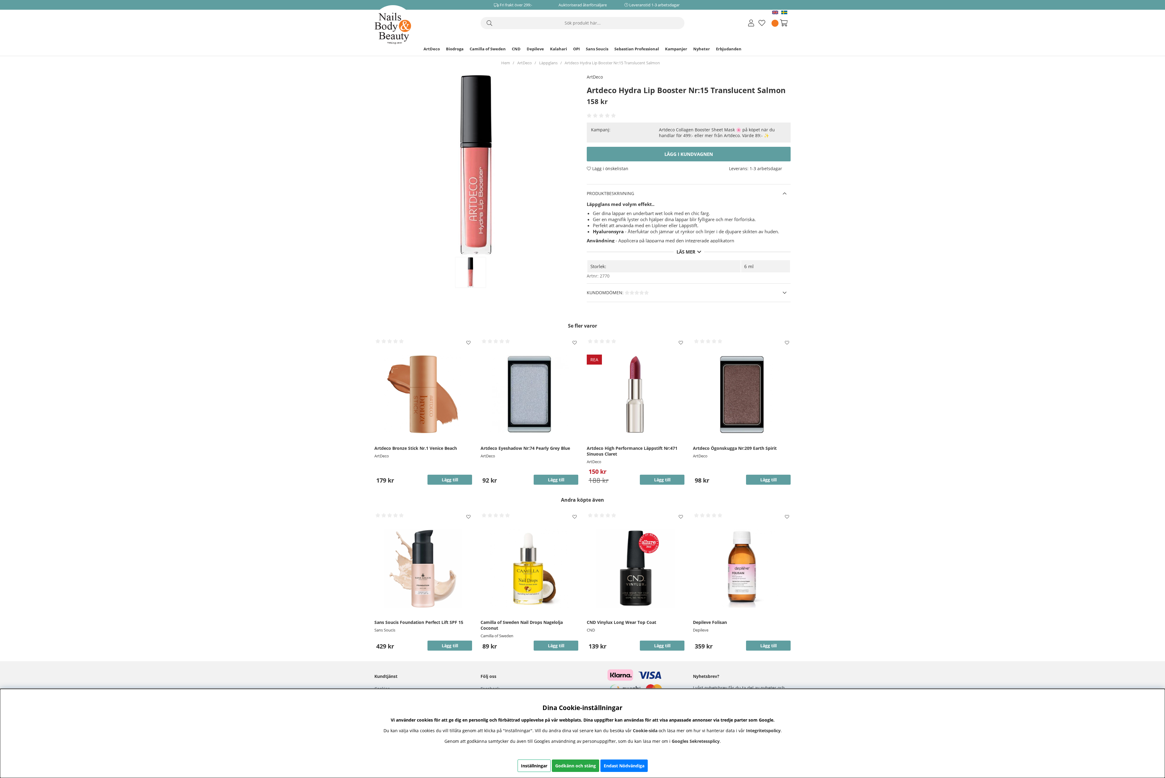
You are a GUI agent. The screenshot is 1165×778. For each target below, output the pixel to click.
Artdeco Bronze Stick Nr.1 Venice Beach (415, 448)
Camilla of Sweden (488, 49)
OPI (576, 49)
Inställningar (534, 766)
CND (516, 49)
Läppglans (548, 63)
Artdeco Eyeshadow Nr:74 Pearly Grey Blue (525, 448)
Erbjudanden (728, 49)
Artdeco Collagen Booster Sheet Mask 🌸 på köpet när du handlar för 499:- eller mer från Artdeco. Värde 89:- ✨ (717, 132)
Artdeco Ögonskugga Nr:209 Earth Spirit (735, 448)
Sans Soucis (597, 49)
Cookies (382, 689)
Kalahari (558, 49)
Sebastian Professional (636, 49)
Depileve (535, 49)
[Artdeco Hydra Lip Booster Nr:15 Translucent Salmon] (477, 272)
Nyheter (701, 49)
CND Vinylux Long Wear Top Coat (621, 622)
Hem (505, 63)
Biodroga (455, 49)
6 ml (749, 266)
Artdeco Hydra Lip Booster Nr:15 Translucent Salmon (612, 63)
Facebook (490, 689)
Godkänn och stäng (575, 766)
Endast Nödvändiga (624, 766)
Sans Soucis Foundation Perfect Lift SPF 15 (418, 622)
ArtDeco (432, 49)
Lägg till (450, 645)
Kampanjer (676, 49)
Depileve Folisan (710, 622)
